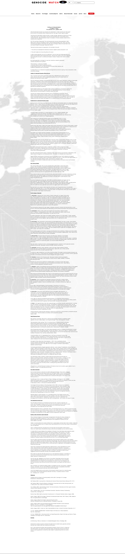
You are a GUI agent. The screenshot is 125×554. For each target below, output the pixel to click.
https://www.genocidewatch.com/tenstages (39, 497)
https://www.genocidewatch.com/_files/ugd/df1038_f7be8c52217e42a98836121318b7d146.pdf (48, 505)
